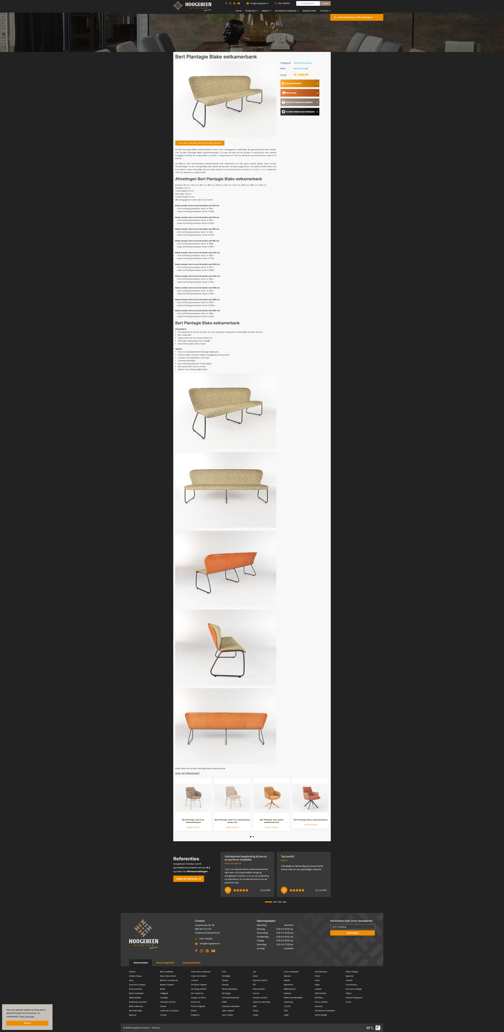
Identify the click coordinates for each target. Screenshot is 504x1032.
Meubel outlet (309, 10)
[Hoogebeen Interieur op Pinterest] (234, 3)
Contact (324, 10)
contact (263, 169)
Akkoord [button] (27, 1023)
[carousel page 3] (280, 901)
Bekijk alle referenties (187, 878)
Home (239, 10)
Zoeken (325, 3)
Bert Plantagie (301, 68)
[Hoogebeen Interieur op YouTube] (238, 3)
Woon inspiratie (165, 962)
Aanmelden (352, 933)
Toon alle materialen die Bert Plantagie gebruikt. (200, 143)
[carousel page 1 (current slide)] (268, 901)
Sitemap (156, 1027)
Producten (250, 10)
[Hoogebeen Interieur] (192, 7)
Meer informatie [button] (27, 1016)
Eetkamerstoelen (303, 62)
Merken (265, 10)
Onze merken (140, 962)
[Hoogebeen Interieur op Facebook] (226, 3)
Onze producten (192, 962)
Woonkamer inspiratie (285, 10)
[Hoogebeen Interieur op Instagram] (230, 3)
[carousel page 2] (275, 901)
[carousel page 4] (284, 901)
